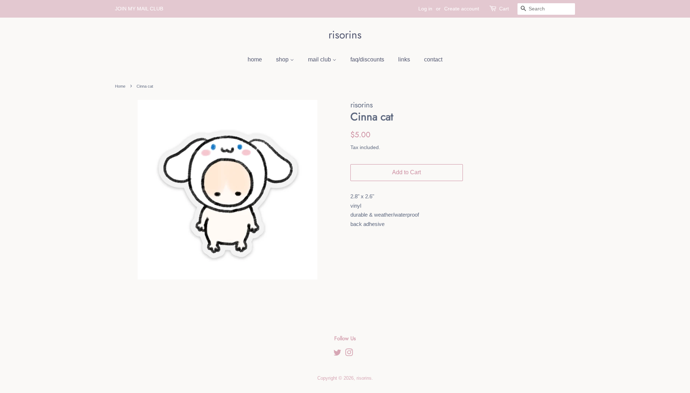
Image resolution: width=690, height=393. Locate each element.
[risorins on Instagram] (349, 354)
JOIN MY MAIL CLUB (139, 8)
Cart (504, 8)
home (255, 59)
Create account (461, 8)
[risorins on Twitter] (337, 354)
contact (433, 59)
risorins (345, 34)
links (404, 59)
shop (283, 59)
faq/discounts (367, 59)
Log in (425, 8)
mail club (320, 59)
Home (120, 86)
